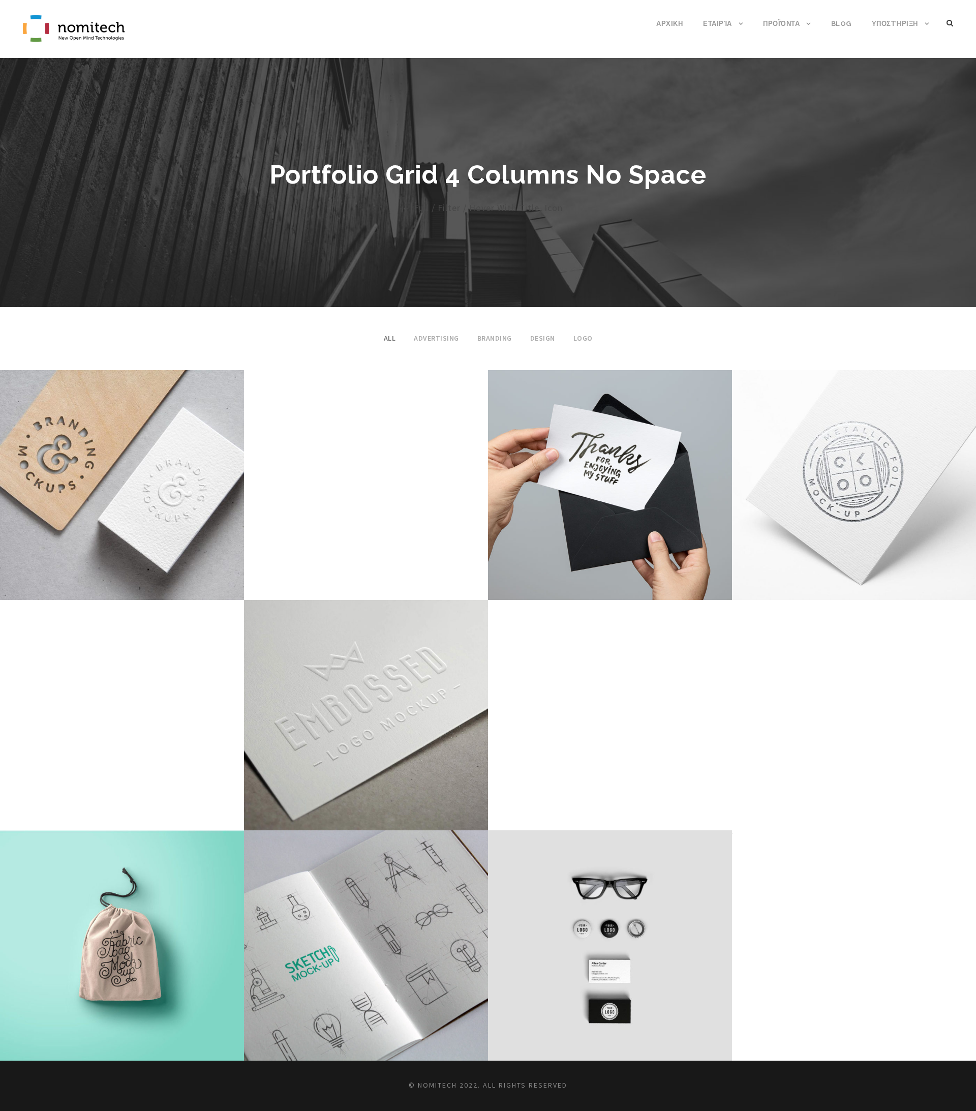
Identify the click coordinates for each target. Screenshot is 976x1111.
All (390, 338)
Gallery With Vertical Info (366, 701)
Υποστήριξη (895, 23)
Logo (583, 338)
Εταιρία (717, 23)
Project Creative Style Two (610, 471)
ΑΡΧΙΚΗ (669, 23)
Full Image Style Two (122, 471)
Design (542, 338)
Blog (841, 23)
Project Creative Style (610, 931)
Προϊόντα (781, 23)
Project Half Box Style (122, 931)
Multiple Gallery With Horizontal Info (366, 931)
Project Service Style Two (854, 471)
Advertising (436, 338)
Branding (494, 338)
